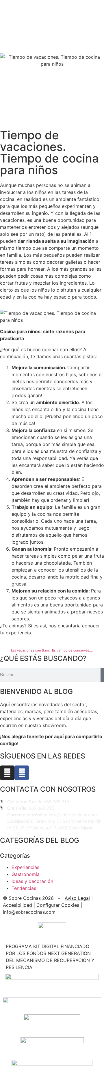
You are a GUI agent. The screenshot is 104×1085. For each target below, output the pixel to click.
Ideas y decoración (32, 881)
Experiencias (25, 867)
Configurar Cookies (57, 905)
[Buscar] (102, 675)
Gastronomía (26, 874)
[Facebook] (21, 772)
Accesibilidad (17, 905)
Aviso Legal (77, 898)
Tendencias (24, 888)
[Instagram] (7, 772)
